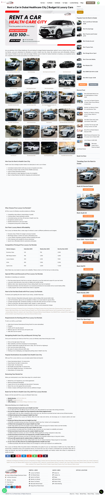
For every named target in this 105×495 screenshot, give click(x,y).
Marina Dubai (42, 312)
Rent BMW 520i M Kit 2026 (90, 71)
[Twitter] (9, 487)
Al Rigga (37, 308)
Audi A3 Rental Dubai (85, 186)
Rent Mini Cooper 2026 (89, 77)
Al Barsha (7, 308)
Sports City (23, 313)
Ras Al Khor (44, 464)
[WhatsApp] (34, 456)
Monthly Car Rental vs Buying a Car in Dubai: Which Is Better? (91, 114)
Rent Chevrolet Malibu (89, 59)
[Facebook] (7, 456)
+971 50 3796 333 (21, 398)
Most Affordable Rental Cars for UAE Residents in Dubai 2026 (91, 95)
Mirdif (55, 312)
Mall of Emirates (34, 312)
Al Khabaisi (13, 308)
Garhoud (28, 310)
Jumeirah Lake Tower (23, 312)
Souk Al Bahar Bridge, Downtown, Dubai (26, 401)
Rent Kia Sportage (88, 29)
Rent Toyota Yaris (88, 47)
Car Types (65, 2)
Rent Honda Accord (88, 41)
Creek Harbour (67, 308)
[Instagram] (12, 487)
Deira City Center (20, 310)
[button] (4, 490)
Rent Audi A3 (82, 213)
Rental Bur (52, 308)
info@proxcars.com (17, 400)
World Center (38, 313)
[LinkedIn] (23, 456)
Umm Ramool (30, 313)
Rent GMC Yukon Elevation (87, 239)
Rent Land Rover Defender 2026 (90, 22)
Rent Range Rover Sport (89, 53)
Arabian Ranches (44, 308)
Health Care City (35, 310)
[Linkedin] (14, 487)
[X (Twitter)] (13, 456)
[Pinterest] (18, 456)
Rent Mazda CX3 (87, 65)
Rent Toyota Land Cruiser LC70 (90, 35)
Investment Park (60, 310)
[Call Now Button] (101, 492)
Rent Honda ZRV (83, 293)
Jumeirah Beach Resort (11, 312)
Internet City (52, 310)
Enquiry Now (93, 84)
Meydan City (49, 312)
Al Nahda (19, 308)
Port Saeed (69, 312)
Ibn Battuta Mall (44, 310)
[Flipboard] (40, 456)
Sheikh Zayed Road (15, 313)
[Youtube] (20, 487)
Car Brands (57, 2)
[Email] (45, 456)
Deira (13, 310)
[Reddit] (29, 456)
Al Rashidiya (31, 308)
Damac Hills (8, 310)
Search (79, 6)
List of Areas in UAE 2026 (90, 140)
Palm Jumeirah (61, 312)
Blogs (82, 2)
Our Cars (43, 2)
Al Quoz (25, 308)
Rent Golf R (81, 266)
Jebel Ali (67, 310)
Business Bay (59, 308)
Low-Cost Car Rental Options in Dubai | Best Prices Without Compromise (91, 102)
